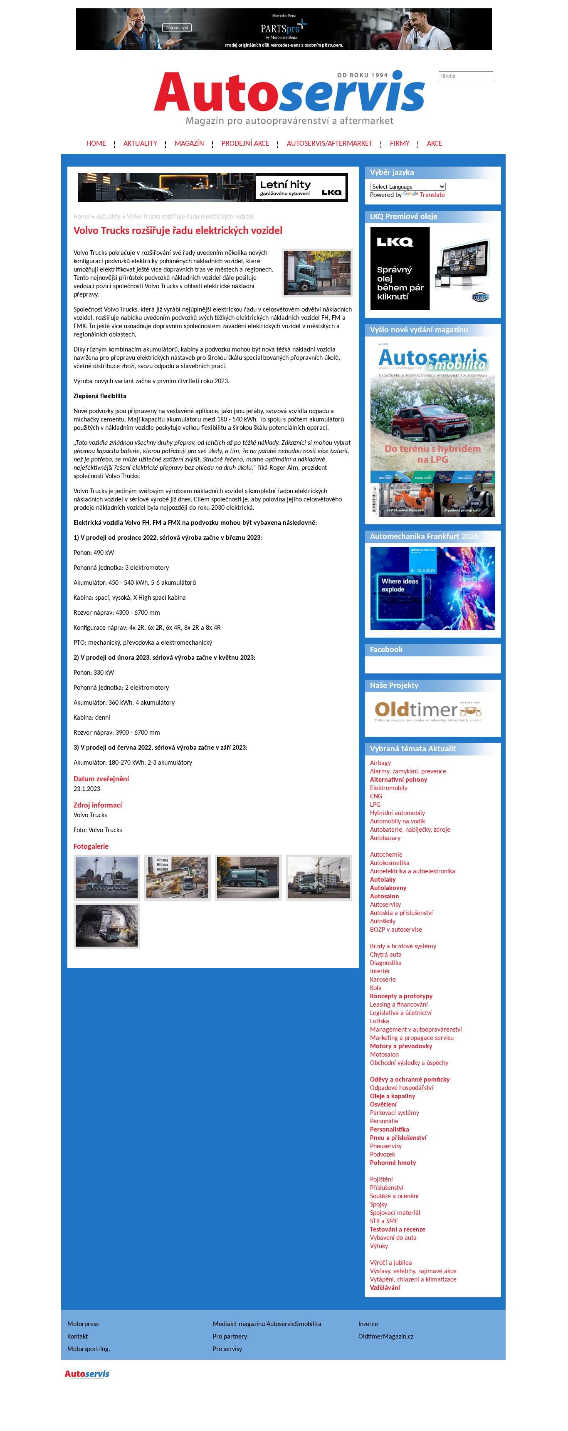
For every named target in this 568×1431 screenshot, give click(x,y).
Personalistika (389, 1130)
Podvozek (382, 1155)
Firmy (400, 144)
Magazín (189, 144)
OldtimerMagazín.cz (385, 1337)
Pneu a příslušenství (398, 1138)
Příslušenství (386, 1188)
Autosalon (384, 896)
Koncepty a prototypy (401, 996)
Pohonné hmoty (393, 1163)
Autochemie (386, 855)
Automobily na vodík (397, 821)
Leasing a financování (399, 1005)
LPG (375, 805)
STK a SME (384, 1221)
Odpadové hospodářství (401, 1088)
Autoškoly (382, 921)
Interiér (380, 971)
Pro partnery (230, 1337)
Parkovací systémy (394, 1113)
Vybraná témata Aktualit (413, 749)
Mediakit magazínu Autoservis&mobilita (267, 1324)
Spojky (378, 1205)
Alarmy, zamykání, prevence (408, 771)
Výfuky (379, 1246)
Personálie (384, 1121)
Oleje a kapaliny (392, 1096)
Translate (432, 195)
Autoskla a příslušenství (401, 913)
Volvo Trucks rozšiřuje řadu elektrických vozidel (190, 217)
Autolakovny (388, 888)
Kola (376, 988)
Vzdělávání (385, 1288)
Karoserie (383, 980)
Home (96, 144)
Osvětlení (383, 1105)
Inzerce (368, 1324)
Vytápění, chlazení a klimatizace (413, 1279)
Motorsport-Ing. (88, 1349)
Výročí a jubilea (391, 1263)
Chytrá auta (386, 955)
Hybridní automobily (397, 813)
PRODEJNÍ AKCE (245, 144)
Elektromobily (388, 788)
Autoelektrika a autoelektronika (412, 871)
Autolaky (383, 880)
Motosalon (384, 1055)
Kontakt (77, 1337)
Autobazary (385, 838)
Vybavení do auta (393, 1238)
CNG (376, 796)
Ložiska (379, 1021)
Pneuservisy (386, 1146)
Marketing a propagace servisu (412, 1038)
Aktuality (140, 144)
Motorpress (83, 1324)
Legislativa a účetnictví (401, 1013)
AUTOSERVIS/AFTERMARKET (330, 144)
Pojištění (381, 1180)
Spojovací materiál (395, 1213)
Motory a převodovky (401, 1046)
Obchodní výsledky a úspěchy (409, 1063)
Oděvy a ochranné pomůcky (410, 1080)
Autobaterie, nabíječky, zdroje (410, 830)
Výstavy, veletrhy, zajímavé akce (413, 1271)
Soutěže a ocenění (394, 1196)
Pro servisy (227, 1349)
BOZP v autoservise (396, 930)
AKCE (434, 144)
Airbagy (380, 763)
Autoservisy (385, 905)
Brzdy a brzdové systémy (403, 946)
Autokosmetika (390, 863)
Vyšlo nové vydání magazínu (419, 330)
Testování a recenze (397, 1230)
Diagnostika (386, 963)
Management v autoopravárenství (416, 1030)
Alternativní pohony (398, 780)
